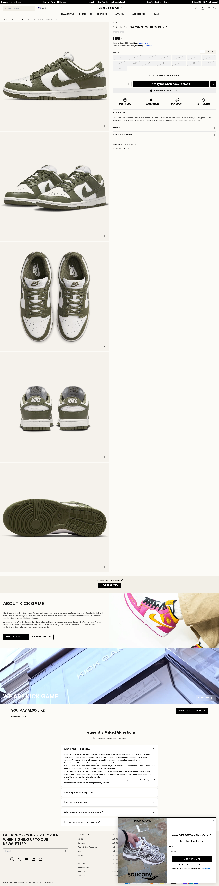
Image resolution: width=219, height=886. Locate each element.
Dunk (21, 19)
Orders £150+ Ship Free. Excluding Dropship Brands (78, 2)
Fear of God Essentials (87, 847)
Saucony (81, 871)
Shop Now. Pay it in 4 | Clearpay (26, 2)
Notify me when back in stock (171, 84)
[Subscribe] (65, 851)
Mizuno (81, 855)
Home (5, 19)
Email (171, 846)
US (208, 51)
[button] (103, 14)
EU (213, 51)
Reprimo (81, 863)
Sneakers (102, 14)
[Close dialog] (213, 820)
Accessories (138, 14)
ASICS (80, 839)
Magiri (80, 851)
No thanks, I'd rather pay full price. (191, 865)
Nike (13, 19)
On (79, 859)
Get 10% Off (191, 858)
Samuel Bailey (83, 867)
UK (203, 51)
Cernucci (81, 843)
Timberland (82, 876)
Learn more (143, 43)
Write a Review (112, 586)
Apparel (119, 14)
